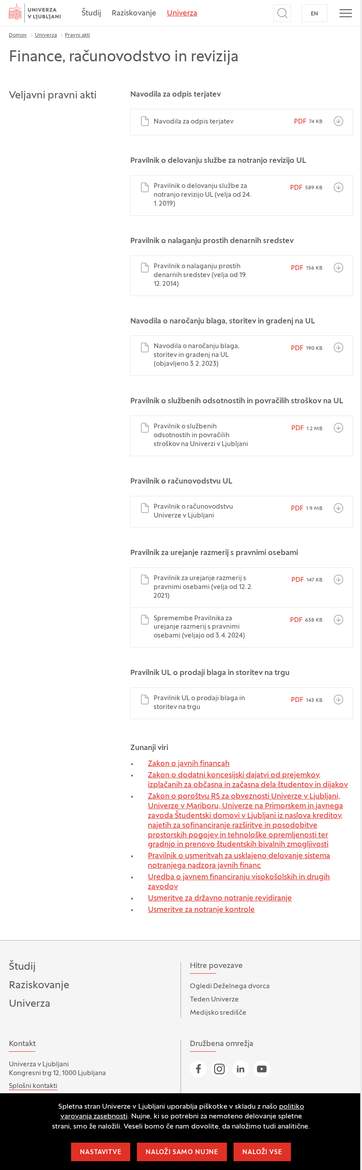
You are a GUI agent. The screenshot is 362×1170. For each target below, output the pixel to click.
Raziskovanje (134, 13)
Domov (18, 35)
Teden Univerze (214, 1000)
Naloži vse (262, 1152)
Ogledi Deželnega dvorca (230, 986)
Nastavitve (100, 1152)
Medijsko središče (218, 1013)
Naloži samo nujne (182, 1152)
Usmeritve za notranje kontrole (201, 910)
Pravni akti (77, 35)
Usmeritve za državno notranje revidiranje (220, 898)
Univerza (182, 13)
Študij (91, 13)
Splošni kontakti (33, 1086)
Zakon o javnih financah (189, 764)
